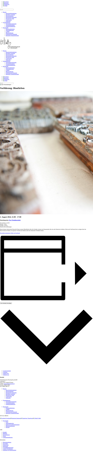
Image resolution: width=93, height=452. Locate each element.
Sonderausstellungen (10, 26)
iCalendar (5, 372)
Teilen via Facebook (15, 233)
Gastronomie (9, 20)
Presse (4, 436)
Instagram (18, 418)
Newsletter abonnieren (5, 233)
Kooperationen (6, 434)
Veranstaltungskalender (11, 23)
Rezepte (8, 427)
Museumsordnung (7, 442)
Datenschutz (6, 445)
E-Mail (39, 418)
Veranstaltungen (6, 22)
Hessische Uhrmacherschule (12, 35)
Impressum (5, 446)
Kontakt (5, 432)
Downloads (5, 420)
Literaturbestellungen (8, 437)
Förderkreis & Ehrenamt (11, 34)
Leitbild (7, 31)
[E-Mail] (5, 5)
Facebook (8, 418)
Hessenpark (5, 27)
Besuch (4, 12)
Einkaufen (8, 21)
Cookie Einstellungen (8, 448)
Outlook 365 (6, 373)
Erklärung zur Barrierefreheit (9, 450)
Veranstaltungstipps (10, 25)
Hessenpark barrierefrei (11, 17)
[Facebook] (6, 1)
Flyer (7, 422)
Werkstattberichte (10, 30)
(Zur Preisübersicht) (15, 220)
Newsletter (5, 443)
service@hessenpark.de (9, 383)
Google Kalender (7, 370)
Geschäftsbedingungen (8, 447)
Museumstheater (9, 33)
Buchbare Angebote (10, 14)
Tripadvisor (30, 418)
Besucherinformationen (11, 13)
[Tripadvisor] (6, 4)
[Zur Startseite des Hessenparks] (46, 43)
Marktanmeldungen (10, 426)
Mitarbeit (5, 433)
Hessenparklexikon (10, 29)
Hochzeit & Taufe (10, 18)
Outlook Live (6, 374)
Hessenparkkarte (9, 16)
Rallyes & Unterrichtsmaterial (12, 424)
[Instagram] (6, 3)
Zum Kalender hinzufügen (6, 303)
